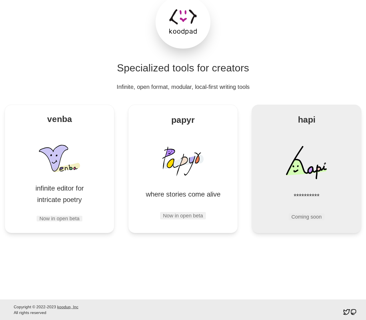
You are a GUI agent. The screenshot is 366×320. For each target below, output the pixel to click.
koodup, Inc (67, 307)
